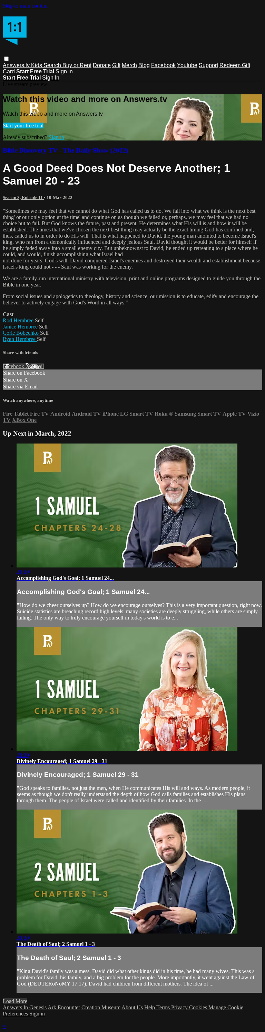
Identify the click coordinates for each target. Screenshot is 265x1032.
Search (52, 65)
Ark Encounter (64, 1007)
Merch (129, 65)
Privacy (180, 1007)
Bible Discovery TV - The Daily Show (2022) (65, 150)
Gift (116, 65)
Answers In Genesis (25, 1007)
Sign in (64, 71)
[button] (6, 58)
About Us (132, 1007)
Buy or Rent (76, 65)
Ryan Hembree (20, 339)
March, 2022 (53, 433)
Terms (163, 1007)
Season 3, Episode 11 (23, 197)
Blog (144, 65)
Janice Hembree (21, 327)
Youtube (187, 65)
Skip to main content (25, 6)
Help (150, 1007)
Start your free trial (23, 125)
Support (208, 65)
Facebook (163, 65)
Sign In (50, 78)
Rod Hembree (19, 320)
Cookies (198, 1007)
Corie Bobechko (21, 333)
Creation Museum (100, 1007)
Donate (102, 65)
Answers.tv (17, 65)
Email (37, 366)
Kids (37, 65)
